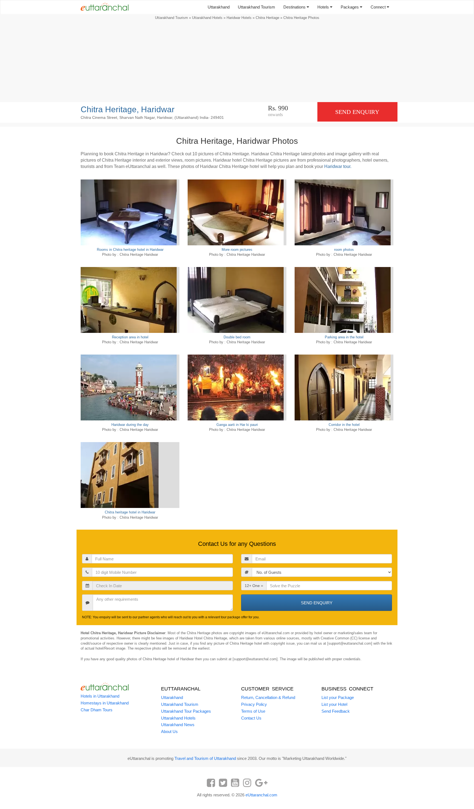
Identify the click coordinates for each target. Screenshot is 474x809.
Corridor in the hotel (344, 425)
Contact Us (251, 718)
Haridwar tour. (337, 166)
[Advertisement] (237, 62)
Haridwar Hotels (239, 18)
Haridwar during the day (130, 425)
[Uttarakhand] (103, 7)
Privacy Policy (254, 704)
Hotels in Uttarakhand (100, 696)
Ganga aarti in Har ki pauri (237, 425)
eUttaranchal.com (261, 795)
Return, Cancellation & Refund (268, 697)
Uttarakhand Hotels (207, 18)
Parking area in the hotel (344, 337)
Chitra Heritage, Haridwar (127, 109)
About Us (169, 731)
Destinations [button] (295, 7)
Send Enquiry (357, 111)
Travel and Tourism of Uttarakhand (205, 758)
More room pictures (237, 250)
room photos (344, 250)
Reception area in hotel (130, 337)
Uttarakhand (219, 7)
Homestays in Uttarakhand (105, 703)
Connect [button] (379, 7)
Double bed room (237, 337)
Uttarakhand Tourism (256, 7)
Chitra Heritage (267, 18)
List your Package (337, 697)
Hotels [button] (323, 7)
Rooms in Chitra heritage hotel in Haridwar (130, 250)
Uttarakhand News (177, 724)
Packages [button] (350, 7)
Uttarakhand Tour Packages (186, 711)
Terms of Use (253, 711)
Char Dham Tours (96, 709)
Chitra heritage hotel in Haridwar (130, 512)
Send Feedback (335, 711)
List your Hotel (334, 704)
